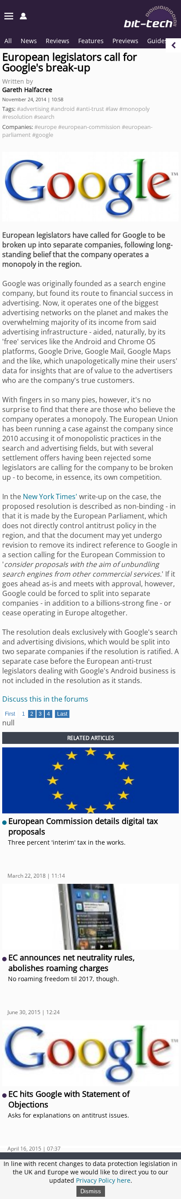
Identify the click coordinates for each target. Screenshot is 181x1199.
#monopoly (134, 109)
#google (42, 135)
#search (44, 117)
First (10, 714)
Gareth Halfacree (27, 89)
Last (62, 714)
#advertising (33, 109)
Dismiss (90, 1191)
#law (111, 109)
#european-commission (89, 127)
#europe (45, 127)
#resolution (17, 117)
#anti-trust (90, 109)
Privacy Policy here (103, 1180)
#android (63, 109)
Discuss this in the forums (45, 699)
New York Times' (50, 496)
